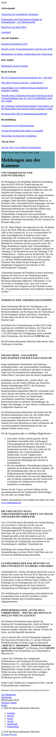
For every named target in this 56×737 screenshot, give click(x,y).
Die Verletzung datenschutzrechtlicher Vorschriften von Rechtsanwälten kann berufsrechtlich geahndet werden (27, 107)
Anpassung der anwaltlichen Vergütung (19, 14)
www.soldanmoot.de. (11, 502)
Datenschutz (13, 726)
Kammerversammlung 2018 (14, 44)
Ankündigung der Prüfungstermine (17, 125)
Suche (10, 718)
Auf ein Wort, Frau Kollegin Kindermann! (21, 147)
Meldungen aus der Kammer (14, 66)
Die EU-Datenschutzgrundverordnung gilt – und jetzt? (26, 77)
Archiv (10, 721)
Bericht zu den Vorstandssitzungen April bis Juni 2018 (26, 49)
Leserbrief (6, 32)
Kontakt (11, 713)
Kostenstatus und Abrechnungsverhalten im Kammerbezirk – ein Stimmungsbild (21, 20)
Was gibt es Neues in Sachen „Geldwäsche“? (22, 82)
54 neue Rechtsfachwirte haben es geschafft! (22, 130)
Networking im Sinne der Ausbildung (19, 136)
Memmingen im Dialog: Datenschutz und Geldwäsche (26, 54)
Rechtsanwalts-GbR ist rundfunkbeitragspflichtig (24, 114)
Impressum (12, 724)
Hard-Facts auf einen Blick (14, 27)
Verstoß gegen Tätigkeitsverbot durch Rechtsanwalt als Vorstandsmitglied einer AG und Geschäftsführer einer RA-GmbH (27, 98)
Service (10, 716)
